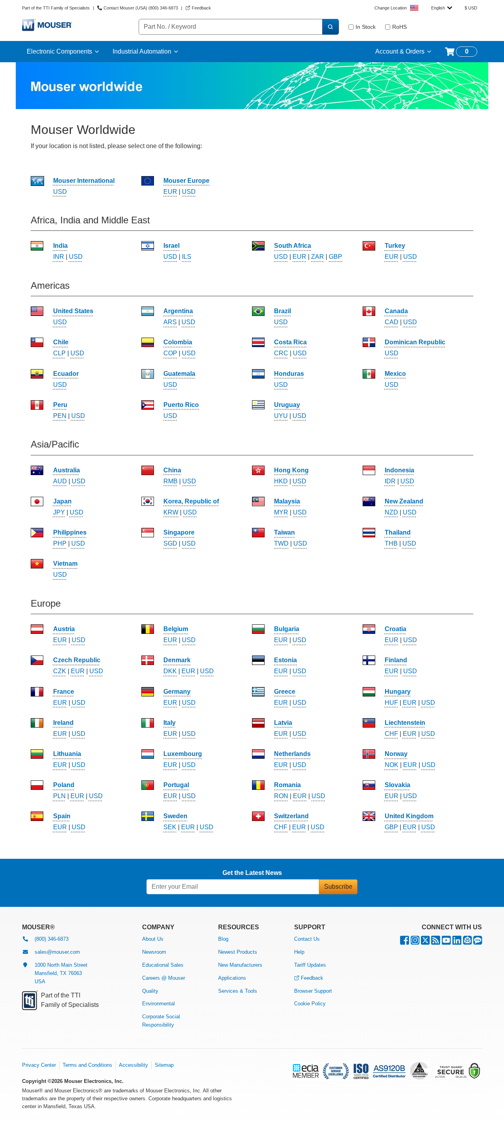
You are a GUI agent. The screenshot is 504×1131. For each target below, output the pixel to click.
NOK (391, 764)
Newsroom (154, 952)
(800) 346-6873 (52, 939)
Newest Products (237, 952)
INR (58, 256)
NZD (391, 512)
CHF (391, 733)
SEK (169, 827)
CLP (59, 353)
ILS (186, 256)
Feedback (312, 978)
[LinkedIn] (456, 942)
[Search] (330, 27)
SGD (170, 543)
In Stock (366, 27)
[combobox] (441, 8)
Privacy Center (39, 1065)
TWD (281, 543)
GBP (335, 256)
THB (391, 543)
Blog (223, 939)
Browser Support (313, 991)
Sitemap (164, 1065)
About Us (152, 939)
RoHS (399, 27)
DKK (170, 671)
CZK (59, 671)
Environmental (158, 1004)
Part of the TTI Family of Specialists (56, 8)
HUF (391, 702)
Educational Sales (162, 965)
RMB (170, 481)
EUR (170, 191)
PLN (59, 796)
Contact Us (307, 939)
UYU (281, 415)
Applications (232, 978)
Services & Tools (237, 991)
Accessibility (133, 1065)
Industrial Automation (142, 51)
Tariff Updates (310, 965)
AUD (60, 481)
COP (170, 353)
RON (281, 796)
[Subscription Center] (467, 942)
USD (60, 191)
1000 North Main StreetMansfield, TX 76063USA (61, 973)
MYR (281, 512)
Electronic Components (59, 51)
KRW (170, 512)
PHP (60, 543)
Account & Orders (399, 51)
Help (299, 952)
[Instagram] (415, 942)
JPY (59, 512)
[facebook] (404, 942)
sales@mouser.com (57, 952)
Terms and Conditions (87, 1065)
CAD (391, 322)
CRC (281, 353)
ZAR (317, 256)
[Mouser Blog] (477, 942)
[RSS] (435, 942)
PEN (60, 415)
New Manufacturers (240, 965)
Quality (150, 991)
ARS (170, 322)
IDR (390, 481)
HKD (281, 481)
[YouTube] (446, 942)
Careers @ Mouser (163, 978)
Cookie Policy (310, 1004)
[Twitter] (425, 942)
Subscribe (338, 886)
